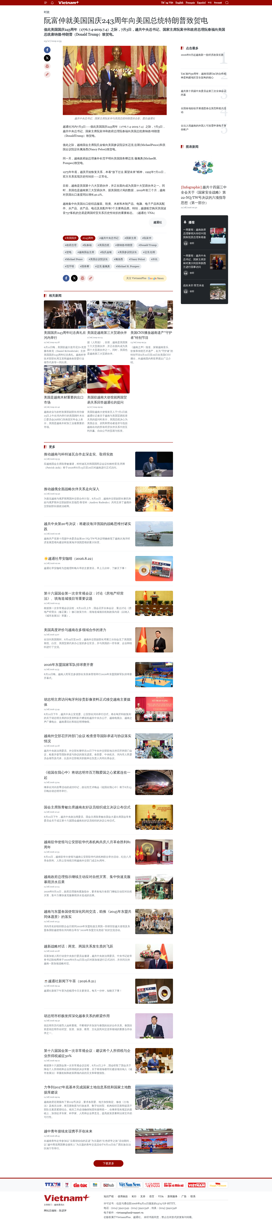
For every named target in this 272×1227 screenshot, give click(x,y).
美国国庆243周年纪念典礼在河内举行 (65, 335)
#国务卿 (84, 266)
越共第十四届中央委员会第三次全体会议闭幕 (203, 93)
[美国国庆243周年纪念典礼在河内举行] (65, 314)
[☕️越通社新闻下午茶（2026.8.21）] (154, 991)
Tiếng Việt (167, 2)
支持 (142, 1196)
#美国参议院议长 (127, 252)
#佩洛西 (118, 259)
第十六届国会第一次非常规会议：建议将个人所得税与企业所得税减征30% (87, 1053)
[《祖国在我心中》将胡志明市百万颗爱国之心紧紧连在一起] (154, 782)
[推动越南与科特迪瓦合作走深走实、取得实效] (154, 464)
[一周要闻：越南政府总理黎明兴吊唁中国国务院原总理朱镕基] (218, 236)
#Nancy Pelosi (137, 259)
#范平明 (69, 266)
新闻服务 (172, 1196)
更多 (52, 446)
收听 (192, 243)
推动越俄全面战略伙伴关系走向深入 (71, 489)
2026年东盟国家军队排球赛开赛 (68, 665)
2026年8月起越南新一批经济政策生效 (202, 54)
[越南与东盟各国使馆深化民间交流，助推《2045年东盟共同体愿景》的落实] (154, 921)
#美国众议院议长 (98, 259)
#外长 (154, 259)
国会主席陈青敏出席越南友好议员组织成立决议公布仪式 (87, 807)
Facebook (47, 50)
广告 (184, 1196)
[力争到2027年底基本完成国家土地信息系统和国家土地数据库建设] (154, 1097)
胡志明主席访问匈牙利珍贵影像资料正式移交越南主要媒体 (87, 702)
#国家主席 (130, 238)
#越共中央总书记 (109, 238)
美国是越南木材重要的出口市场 (64, 399)
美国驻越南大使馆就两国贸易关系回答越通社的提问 (107, 399)
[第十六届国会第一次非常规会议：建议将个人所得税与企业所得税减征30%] (154, 1060)
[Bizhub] (108, 1185)
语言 (151, 1196)
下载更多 (108, 1163)
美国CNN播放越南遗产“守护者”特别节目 (151, 335)
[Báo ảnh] (196, 1185)
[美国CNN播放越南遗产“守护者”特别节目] (151, 314)
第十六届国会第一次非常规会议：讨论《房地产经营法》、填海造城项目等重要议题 (84, 596)
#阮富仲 (146, 238)
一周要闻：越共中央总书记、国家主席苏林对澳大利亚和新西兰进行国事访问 (194, 261)
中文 (210, 3)
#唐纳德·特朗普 (124, 245)
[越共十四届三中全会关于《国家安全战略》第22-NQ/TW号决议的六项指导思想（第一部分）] (204, 167)
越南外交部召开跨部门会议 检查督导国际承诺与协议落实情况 (87, 738)
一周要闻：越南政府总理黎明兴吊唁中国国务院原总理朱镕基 (194, 233)
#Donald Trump (148, 245)
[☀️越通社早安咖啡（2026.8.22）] (154, 568)
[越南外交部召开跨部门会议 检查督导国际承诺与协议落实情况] (154, 746)
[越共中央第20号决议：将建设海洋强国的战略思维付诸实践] (154, 533)
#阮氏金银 (106, 252)
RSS (134, 1196)
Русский (218, 3)
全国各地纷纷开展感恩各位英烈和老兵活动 (203, 110)
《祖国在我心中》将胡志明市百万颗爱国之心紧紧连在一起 (87, 775)
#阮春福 (87, 245)
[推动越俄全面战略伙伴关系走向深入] (154, 499)
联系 (193, 1196)
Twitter (47, 58)
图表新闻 (192, 146)
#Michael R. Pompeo (127, 266)
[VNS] (129, 1185)
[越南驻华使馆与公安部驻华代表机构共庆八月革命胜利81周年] (154, 852)
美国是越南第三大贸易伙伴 (107, 333)
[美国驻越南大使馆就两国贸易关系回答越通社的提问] (108, 379)
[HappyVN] (218, 1185)
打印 (47, 66)
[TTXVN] (52, 1185)
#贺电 (68, 252)
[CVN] (152, 1185)
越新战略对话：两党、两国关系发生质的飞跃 (78, 946)
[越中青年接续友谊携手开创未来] (154, 1141)
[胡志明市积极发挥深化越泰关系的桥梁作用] (154, 1025)
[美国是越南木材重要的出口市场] (65, 379)
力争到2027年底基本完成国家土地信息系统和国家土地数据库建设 (87, 1089)
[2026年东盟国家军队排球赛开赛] (154, 674)
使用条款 (123, 1196)
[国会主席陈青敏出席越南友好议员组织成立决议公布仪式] (154, 817)
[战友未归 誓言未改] (218, 291)
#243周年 (87, 238)
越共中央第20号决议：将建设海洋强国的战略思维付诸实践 (87, 526)
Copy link (47, 74)
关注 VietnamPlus (136, 278)
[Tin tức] (80, 1185)
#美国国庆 (70, 238)
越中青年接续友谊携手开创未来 (68, 1131)
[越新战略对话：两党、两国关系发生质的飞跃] (154, 956)
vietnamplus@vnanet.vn (129, 1212)
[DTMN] (173, 1185)
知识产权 (109, 1196)
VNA (161, 1196)
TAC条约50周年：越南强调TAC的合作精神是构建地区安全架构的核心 (203, 75)
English (179, 2)
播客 (192, 222)
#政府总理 (70, 245)
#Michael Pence (74, 259)
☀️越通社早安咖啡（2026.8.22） (69, 559)
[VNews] (67, 1185)
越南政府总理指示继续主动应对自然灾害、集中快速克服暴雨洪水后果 (87, 879)
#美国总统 (103, 245)
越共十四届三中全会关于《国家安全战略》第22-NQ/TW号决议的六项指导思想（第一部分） (204, 195)
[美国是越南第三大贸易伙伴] (108, 314)
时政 (47, 12)
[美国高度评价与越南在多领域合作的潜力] (154, 639)
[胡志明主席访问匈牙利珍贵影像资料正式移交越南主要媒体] (154, 709)
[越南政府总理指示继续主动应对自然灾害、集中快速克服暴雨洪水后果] (154, 886)
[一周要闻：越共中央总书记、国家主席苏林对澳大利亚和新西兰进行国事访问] (218, 262)
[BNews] (95, 1185)
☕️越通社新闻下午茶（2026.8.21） (71, 981)
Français (190, 2)
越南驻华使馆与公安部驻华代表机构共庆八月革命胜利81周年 (87, 844)
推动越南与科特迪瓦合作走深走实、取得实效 (78, 454)
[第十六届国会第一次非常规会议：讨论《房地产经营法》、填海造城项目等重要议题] (154, 603)
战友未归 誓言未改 (193, 285)
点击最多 (192, 48)
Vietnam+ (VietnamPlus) (69, 2)
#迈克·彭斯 (149, 252)
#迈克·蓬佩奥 (102, 266)
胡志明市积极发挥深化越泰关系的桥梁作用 (77, 1016)
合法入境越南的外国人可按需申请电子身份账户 (203, 127)
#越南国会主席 (85, 252)
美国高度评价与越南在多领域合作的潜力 (75, 630)
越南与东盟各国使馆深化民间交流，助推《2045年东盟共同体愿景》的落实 (87, 914)
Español (201, 2)
